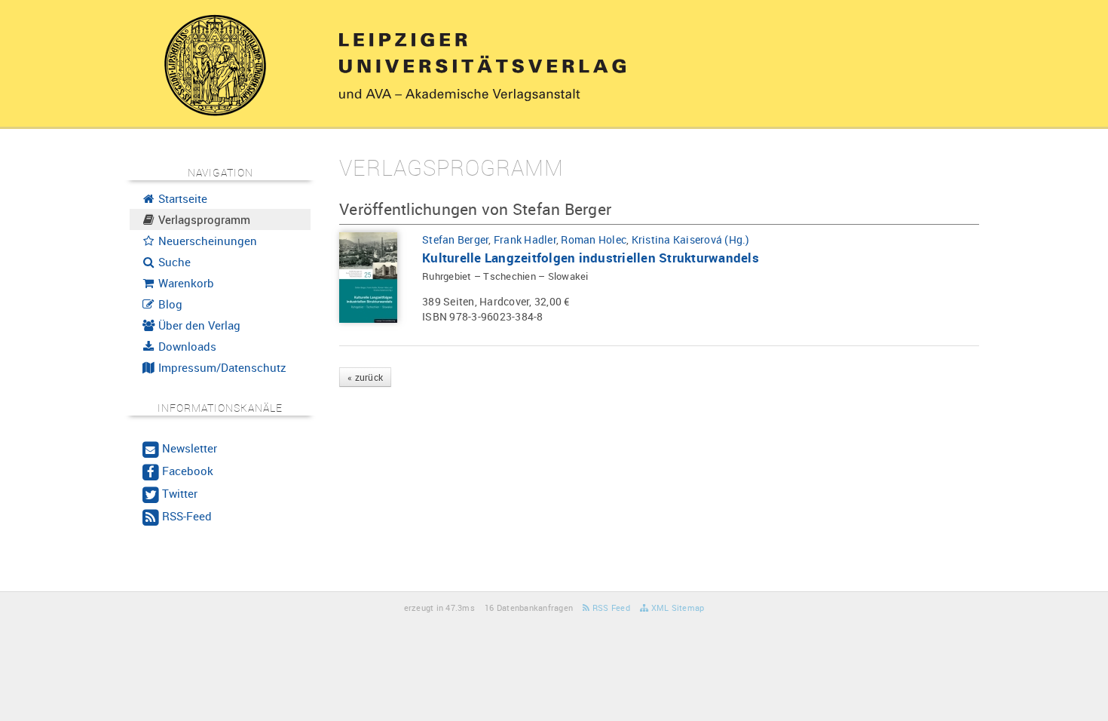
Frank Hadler (525, 239)
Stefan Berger (455, 239)
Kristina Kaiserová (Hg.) (691, 239)
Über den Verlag (197, 325)
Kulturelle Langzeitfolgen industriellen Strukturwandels (590, 257)
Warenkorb (184, 282)
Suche (173, 261)
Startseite (181, 198)
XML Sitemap (676, 607)
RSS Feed (610, 607)
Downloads (185, 346)
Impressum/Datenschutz (220, 367)
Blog (168, 303)
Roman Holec (593, 239)
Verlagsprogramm (202, 219)
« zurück (365, 377)
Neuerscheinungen (206, 240)
